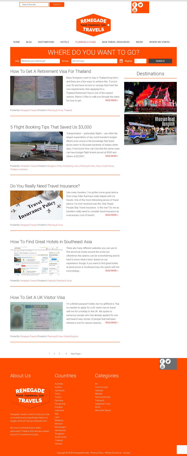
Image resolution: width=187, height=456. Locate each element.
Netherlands (60, 430)
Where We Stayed (103, 410)
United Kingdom (71, 336)
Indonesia (59, 410)
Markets (98, 394)
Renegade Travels (93, 25)
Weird (97, 407)
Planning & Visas (55, 110)
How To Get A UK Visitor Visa (37, 297)
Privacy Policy (96, 453)
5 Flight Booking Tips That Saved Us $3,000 (51, 127)
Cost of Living (101, 387)
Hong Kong (68, 166)
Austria (58, 387)
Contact (126, 453)
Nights (128, 61)
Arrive (65, 61)
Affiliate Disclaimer (113, 453)
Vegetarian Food (102, 404)
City (17, 61)
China (59, 166)
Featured (51, 280)
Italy (56, 414)
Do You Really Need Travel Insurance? (45, 186)
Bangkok (51, 166)
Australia (59, 384)
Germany (59, 400)
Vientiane (23, 169)
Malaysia (59, 420)
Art (96, 384)
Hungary (59, 407)
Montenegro (60, 427)
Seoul (98, 166)
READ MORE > (111, 100)
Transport (99, 400)
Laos (76, 166)
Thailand (68, 110)
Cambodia (59, 390)
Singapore (59, 433)
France (58, 397)
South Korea (108, 166)
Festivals (99, 390)
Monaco (59, 424)
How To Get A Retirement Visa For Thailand (50, 71)
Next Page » (76, 354)
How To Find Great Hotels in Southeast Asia (51, 241)
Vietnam (58, 444)
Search (160, 61)
